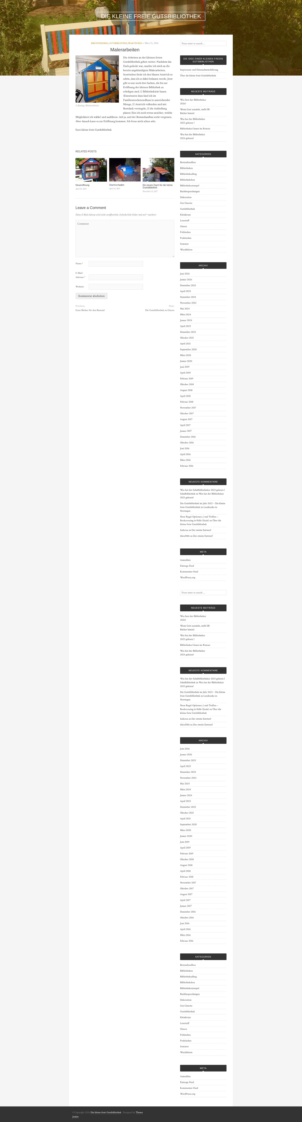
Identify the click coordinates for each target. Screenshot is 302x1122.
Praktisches (135, 43)
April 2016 (185, 454)
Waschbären (186, 249)
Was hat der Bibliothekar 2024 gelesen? (192, 136)
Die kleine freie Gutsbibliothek (106, 1112)
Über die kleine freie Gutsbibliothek (198, 75)
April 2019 (185, 372)
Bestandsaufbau (188, 162)
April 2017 (185, 425)
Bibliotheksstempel (189, 185)
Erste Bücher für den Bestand (90, 310)
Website (80, 286)
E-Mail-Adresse (80, 275)
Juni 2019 (184, 367)
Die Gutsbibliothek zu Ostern (159, 310)
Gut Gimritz (186, 203)
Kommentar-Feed (189, 571)
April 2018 (185, 396)
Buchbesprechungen (190, 191)
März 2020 (185, 355)
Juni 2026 (185, 273)
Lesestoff (184, 220)
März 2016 (185, 460)
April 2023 (185, 326)
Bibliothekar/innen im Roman (195, 128)
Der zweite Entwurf (201, 530)
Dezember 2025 (188, 285)
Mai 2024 (185, 308)
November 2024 (188, 303)
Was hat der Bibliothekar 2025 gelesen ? (192, 120)
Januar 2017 (186, 431)
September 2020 (188, 349)
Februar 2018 (186, 402)
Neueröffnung (82, 185)
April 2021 (185, 343)
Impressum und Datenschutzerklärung (199, 69)
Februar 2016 (186, 466)
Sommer (184, 244)
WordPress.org (187, 577)
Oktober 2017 (187, 413)
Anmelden (185, 560)
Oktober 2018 (187, 384)
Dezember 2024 (188, 297)
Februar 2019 (186, 378)
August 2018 (186, 390)
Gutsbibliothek (118, 43)
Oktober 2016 (187, 442)
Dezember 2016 (188, 436)
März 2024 (185, 314)
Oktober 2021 (187, 337)
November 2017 (188, 407)
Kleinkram (185, 214)
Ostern (183, 226)
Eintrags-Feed (187, 566)
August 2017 (186, 419)
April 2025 (185, 291)
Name (79, 263)
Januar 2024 (186, 320)
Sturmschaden (116, 185)
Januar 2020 (186, 361)
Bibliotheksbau (99, 43)
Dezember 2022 (188, 332)
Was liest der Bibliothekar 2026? (193, 101)
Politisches (185, 232)
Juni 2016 (184, 448)
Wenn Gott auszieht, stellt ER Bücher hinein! (195, 111)
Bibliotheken (186, 168)
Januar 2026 (186, 279)
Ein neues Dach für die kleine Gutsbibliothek (158, 186)
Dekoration (185, 197)
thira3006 (185, 536)
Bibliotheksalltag (188, 174)
